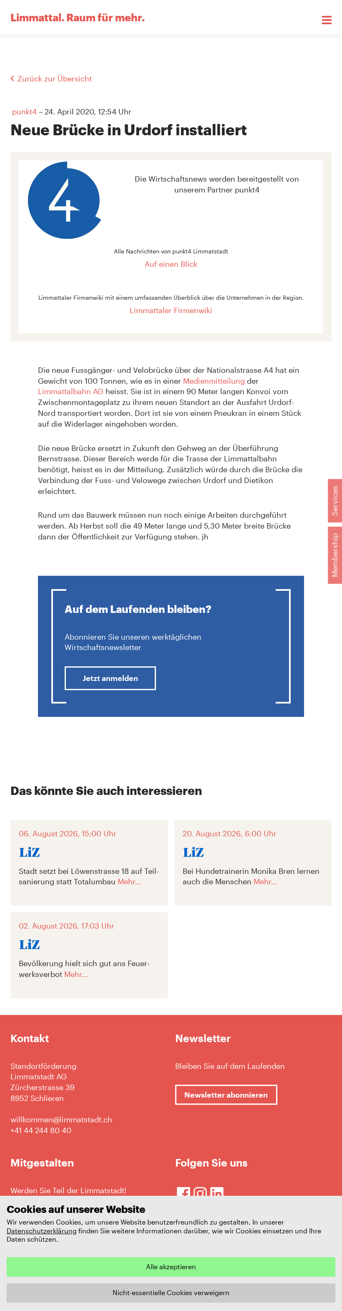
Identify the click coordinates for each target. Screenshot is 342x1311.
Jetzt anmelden (110, 678)
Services (334, 501)
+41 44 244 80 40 (40, 1130)
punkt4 (24, 111)
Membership (334, 555)
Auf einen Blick (171, 263)
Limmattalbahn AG (70, 391)
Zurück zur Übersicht (55, 78)
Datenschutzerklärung (42, 1231)
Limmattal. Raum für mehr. (77, 17)
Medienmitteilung (214, 380)
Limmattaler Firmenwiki (171, 310)
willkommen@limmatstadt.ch (61, 1119)
